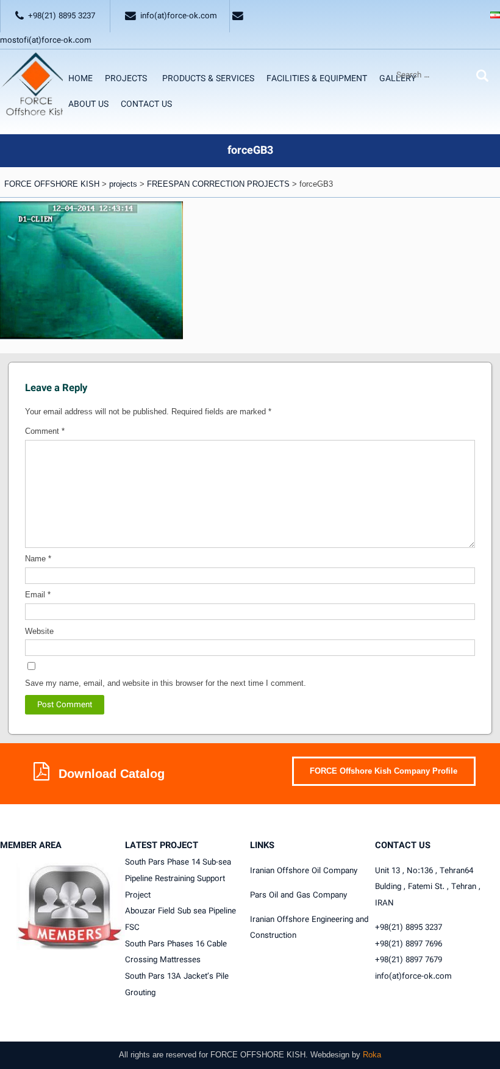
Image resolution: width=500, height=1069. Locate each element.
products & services (208, 78)
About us (88, 104)
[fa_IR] (495, 16)
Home (80, 78)
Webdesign (329, 1054)
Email (38, 594)
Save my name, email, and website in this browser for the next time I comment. (165, 683)
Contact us (146, 104)
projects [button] (126, 78)
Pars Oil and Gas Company (298, 895)
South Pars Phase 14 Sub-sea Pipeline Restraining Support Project (178, 878)
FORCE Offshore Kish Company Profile (383, 771)
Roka (372, 1054)
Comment (45, 431)
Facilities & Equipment (316, 78)
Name (38, 558)
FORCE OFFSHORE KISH (257, 1054)
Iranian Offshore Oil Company (303, 870)
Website (39, 631)
